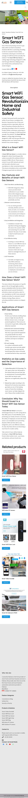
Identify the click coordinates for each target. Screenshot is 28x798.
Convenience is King (7, 699)
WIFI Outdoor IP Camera (8, 724)
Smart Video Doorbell (8, 712)
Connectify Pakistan (19, 795)
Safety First (10, 78)
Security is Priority (10, 32)
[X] (6, 744)
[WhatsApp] (13, 744)
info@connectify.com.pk (15, 74)
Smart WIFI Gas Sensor (8, 716)
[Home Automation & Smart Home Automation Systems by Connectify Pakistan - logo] (4, 2)
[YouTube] (9, 744)
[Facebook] (3, 744)
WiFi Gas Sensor (15, 82)
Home (3, 32)
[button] (11, 2)
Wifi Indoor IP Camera (8, 722)
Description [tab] (14, 87)
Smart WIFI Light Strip (8, 718)
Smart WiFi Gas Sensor (16, 80)
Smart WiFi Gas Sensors (13, 179)
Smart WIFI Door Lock (8, 714)
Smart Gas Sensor (6, 80)
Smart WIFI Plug (6, 720)
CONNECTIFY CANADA (10, 691)
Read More (5, 689)
